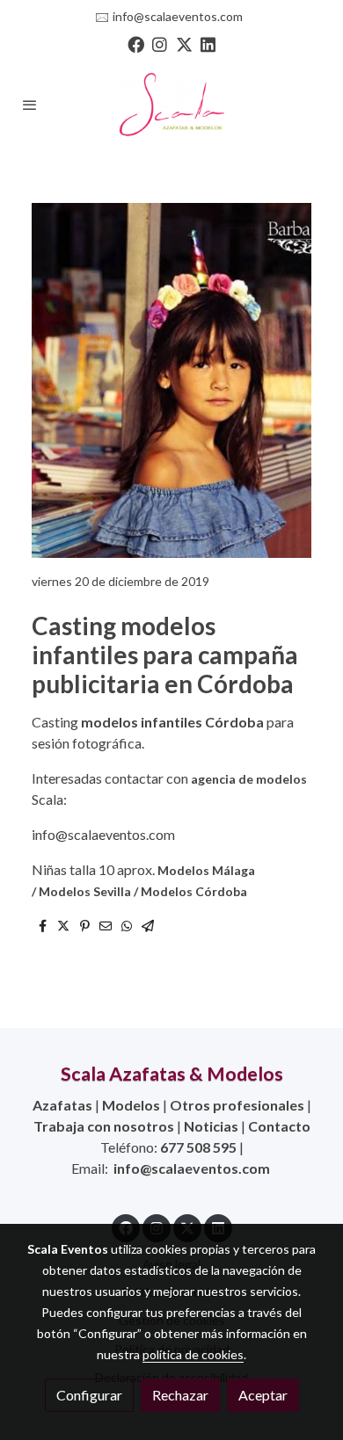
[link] (171, 104)
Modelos (131, 1104)
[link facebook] (136, 43)
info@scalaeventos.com (178, 16)
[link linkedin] (208, 43)
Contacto (279, 1126)
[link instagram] (159, 43)
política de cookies (193, 1354)
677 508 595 (198, 1147)
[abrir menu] (30, 104)
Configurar (89, 1394)
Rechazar (180, 1394)
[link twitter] (184, 43)
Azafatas (62, 1104)
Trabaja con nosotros (103, 1126)
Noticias (211, 1126)
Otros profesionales (237, 1104)
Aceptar (263, 1394)
